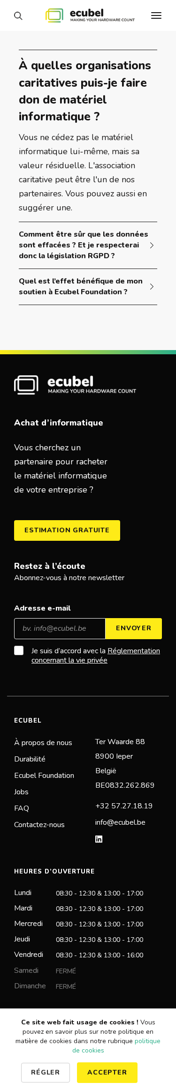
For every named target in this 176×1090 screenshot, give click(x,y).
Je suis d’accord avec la (95, 655)
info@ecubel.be (120, 822)
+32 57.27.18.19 (124, 806)
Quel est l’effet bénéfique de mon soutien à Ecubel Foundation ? (81, 286)
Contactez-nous (39, 825)
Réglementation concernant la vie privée (95, 655)
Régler (45, 1072)
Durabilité (30, 759)
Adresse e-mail (42, 608)
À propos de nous (43, 743)
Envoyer (134, 628)
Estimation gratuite (67, 530)
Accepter (107, 1072)
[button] (20, 15)
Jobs (21, 792)
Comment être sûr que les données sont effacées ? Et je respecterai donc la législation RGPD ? (83, 245)
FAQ (21, 808)
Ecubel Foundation (44, 775)
